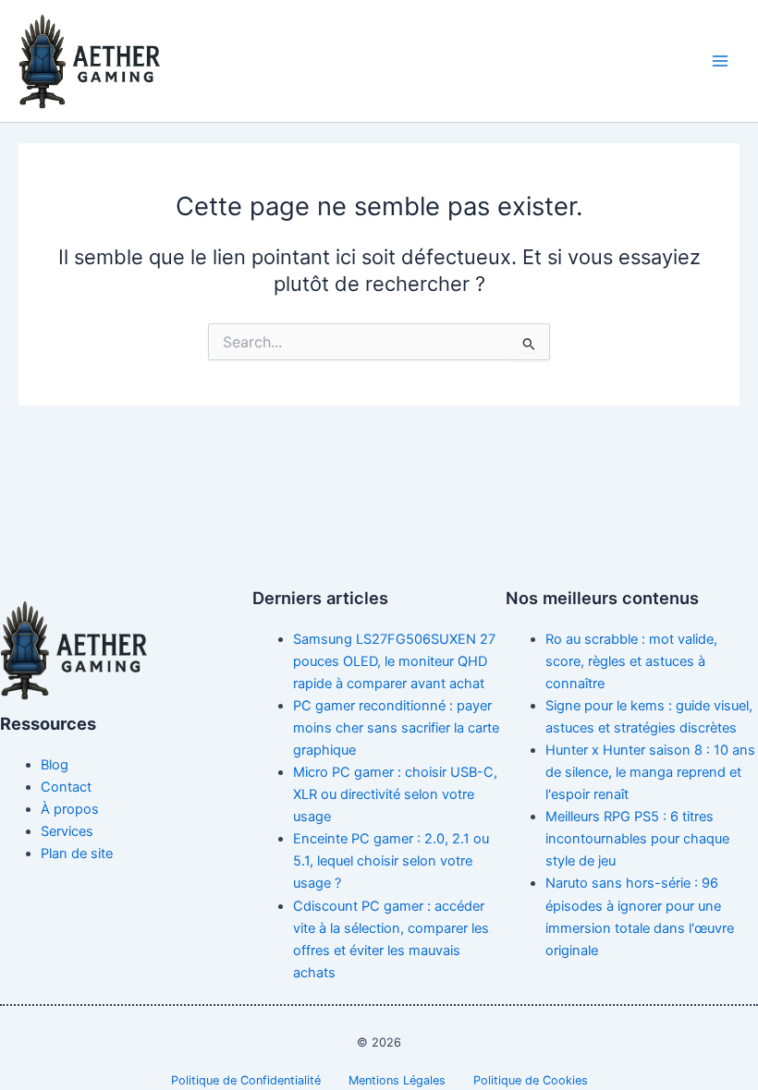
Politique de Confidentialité (246, 1080)
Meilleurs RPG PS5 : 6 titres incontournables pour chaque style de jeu (637, 838)
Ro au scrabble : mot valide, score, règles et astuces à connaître (631, 661)
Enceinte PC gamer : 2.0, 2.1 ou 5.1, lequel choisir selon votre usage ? (391, 860)
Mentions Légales (397, 1080)
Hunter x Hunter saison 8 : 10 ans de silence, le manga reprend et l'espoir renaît (650, 772)
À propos (70, 809)
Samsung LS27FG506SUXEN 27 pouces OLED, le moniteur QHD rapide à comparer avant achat (394, 661)
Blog (54, 765)
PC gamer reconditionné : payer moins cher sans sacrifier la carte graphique (396, 727)
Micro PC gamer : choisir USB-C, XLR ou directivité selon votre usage (395, 794)
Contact (66, 787)
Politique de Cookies (530, 1080)
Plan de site (77, 853)
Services (67, 831)
